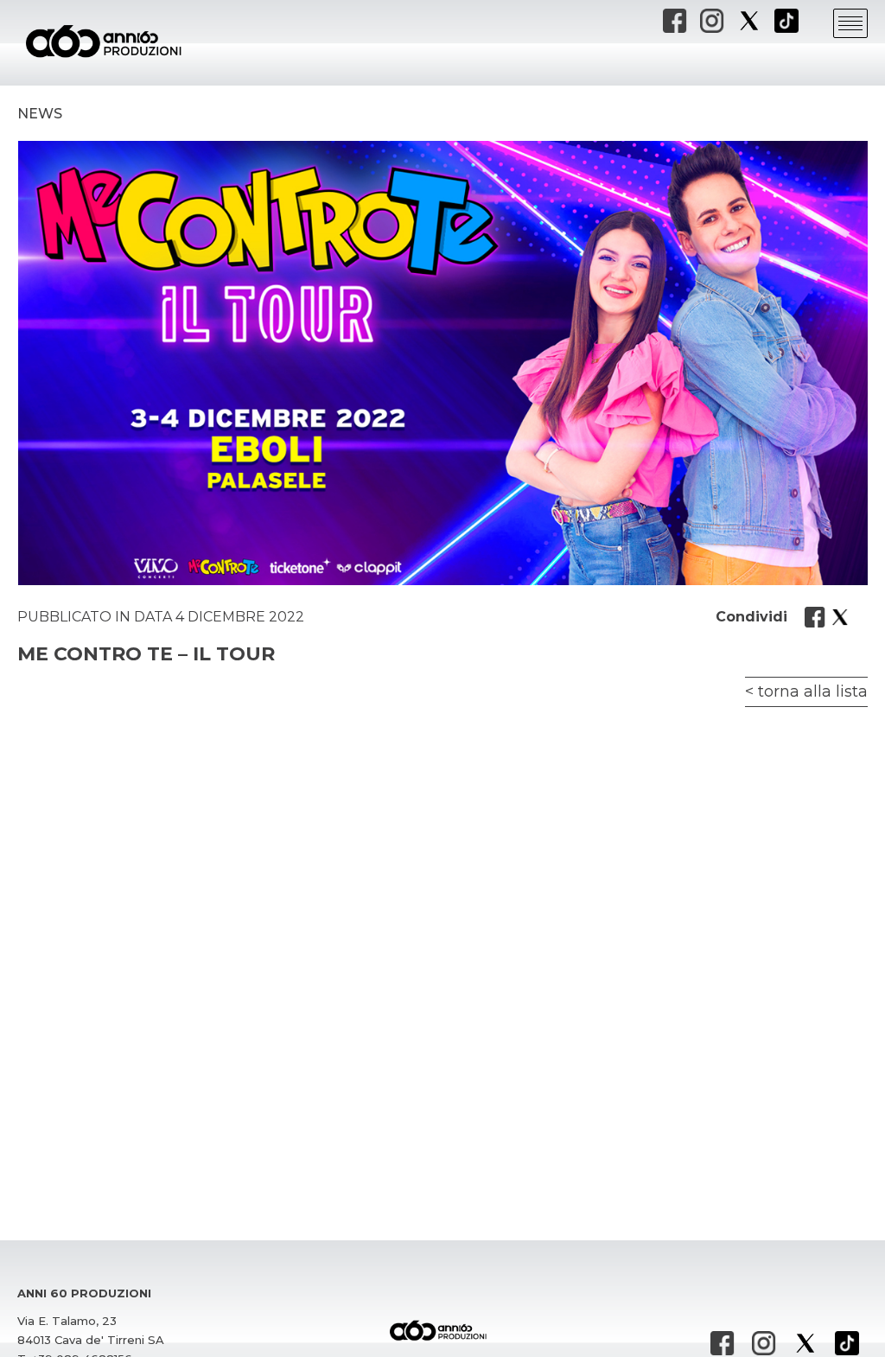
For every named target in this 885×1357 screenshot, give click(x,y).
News (39, 113)
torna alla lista (813, 691)
